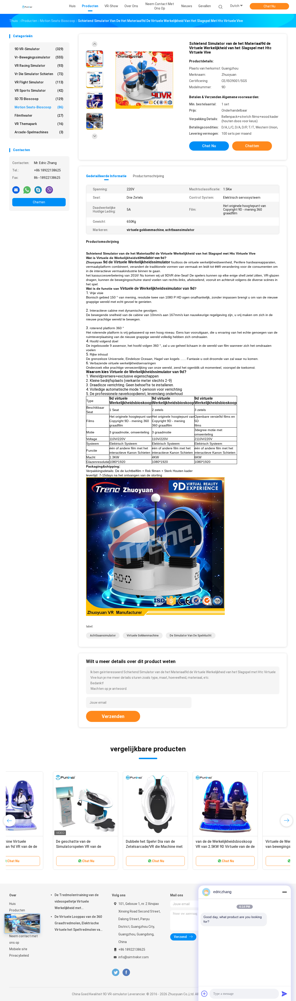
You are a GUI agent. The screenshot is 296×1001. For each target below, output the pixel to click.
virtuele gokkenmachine (143, 635)
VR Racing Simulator (39, 65)
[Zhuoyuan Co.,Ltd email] (16, 189)
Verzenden (113, 716)
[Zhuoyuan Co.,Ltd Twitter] (115, 972)
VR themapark (39, 124)
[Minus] (284, 892)
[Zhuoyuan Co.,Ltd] (27, 6)
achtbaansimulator (103, 635)
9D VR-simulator (39, 49)
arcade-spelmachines (39, 132)
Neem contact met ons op (23, 939)
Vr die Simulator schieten (39, 74)
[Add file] (204, 994)
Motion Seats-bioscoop (39, 107)
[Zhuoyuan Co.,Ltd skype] (38, 189)
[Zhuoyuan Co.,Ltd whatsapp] (27, 189)
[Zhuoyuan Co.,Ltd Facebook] (126, 972)
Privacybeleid (19, 955)
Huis (12, 904)
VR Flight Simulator (39, 82)
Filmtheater (39, 115)
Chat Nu (269, 6)
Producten (17, 910)
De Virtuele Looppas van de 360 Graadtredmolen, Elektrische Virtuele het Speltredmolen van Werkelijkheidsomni (78, 924)
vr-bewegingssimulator (39, 57)
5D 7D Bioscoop (39, 99)
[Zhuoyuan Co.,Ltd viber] (49, 189)
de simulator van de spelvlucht (191, 635)
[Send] (284, 994)
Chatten (39, 202)
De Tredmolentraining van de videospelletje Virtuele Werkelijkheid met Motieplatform (77, 902)
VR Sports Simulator (39, 90)
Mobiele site (18, 949)
